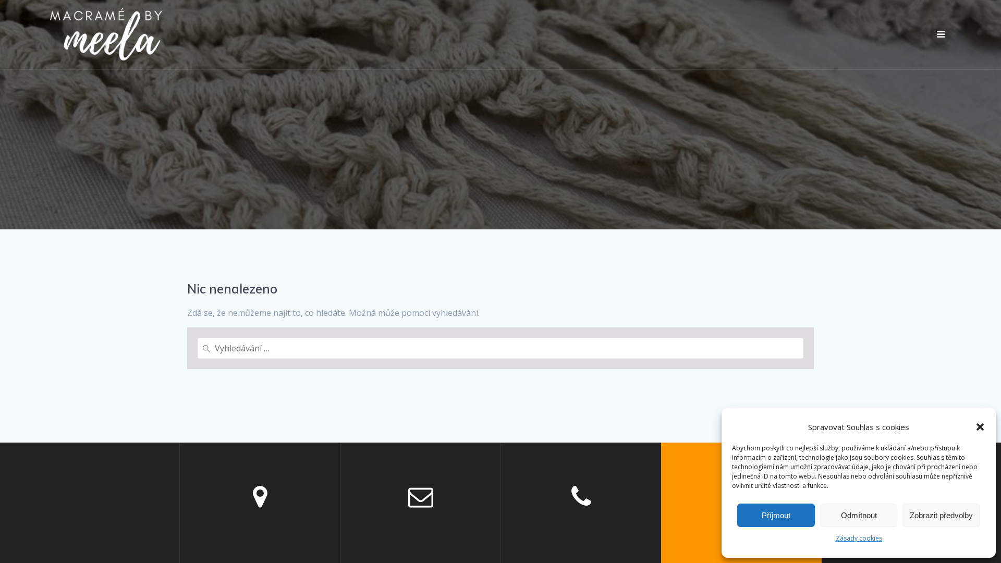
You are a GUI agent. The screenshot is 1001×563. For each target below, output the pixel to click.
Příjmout (776, 515)
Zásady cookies (859, 538)
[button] (980, 427)
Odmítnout (859, 515)
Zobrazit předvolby (941, 515)
